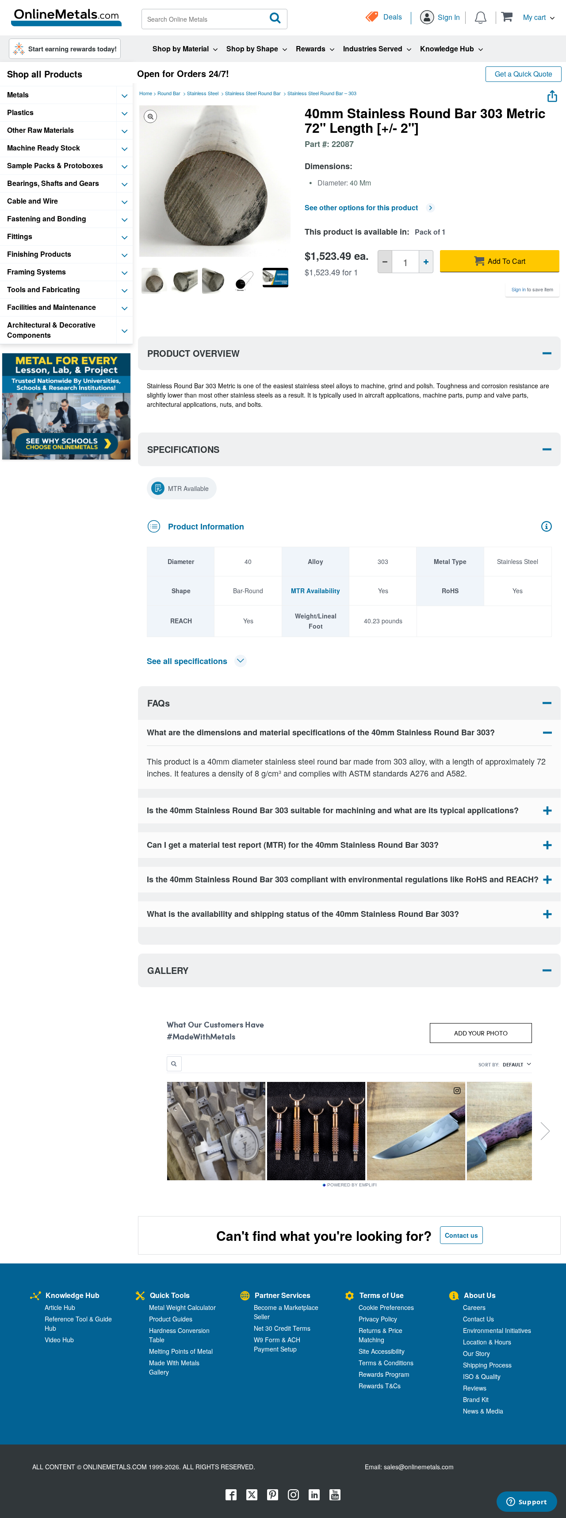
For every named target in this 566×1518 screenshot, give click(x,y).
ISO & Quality (482, 1376)
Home (145, 93)
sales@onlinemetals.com (419, 1466)
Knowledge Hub (72, 1295)
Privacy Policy (378, 1318)
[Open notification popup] (480, 16)
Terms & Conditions (386, 1362)
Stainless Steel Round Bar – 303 (321, 93)
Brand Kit (476, 1399)
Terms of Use (381, 1295)
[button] (528, 17)
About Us (480, 1295)
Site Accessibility (382, 1351)
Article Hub (60, 1307)
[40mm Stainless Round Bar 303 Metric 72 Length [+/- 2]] (154, 281)
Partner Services (282, 1295)
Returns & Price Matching (380, 1335)
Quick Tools (170, 1295)
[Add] (426, 261)
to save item (532, 289)
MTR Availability (315, 590)
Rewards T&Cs (380, 1385)
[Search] (275, 18)
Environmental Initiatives (497, 1330)
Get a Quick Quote (523, 74)
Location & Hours (487, 1341)
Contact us (461, 1235)
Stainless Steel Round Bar (253, 93)
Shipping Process (487, 1364)
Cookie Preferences (386, 1307)
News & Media (483, 1410)
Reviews (474, 1387)
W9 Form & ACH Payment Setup (277, 1344)
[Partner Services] (245, 1296)
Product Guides (170, 1318)
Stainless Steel (202, 93)
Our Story (476, 1353)
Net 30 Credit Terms (282, 1328)
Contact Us (478, 1318)
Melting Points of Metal (181, 1351)
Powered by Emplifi (352, 1185)
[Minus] (385, 261)
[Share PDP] (552, 94)
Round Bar (168, 93)
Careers (474, 1307)
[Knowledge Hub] (35, 1296)
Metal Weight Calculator (182, 1307)
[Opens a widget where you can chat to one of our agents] (526, 1502)
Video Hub (59, 1339)
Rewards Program (384, 1374)
